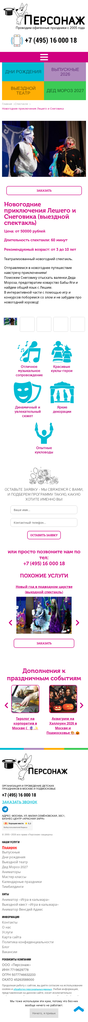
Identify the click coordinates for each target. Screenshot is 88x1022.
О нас (6, 927)
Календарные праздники (22, 881)
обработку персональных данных (33, 989)
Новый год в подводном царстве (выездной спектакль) (44, 589)
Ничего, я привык (44, 1013)
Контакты (9, 922)
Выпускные (11, 852)
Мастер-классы (14, 876)
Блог (5, 946)
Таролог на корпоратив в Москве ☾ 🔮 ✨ (25, 723)
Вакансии (9, 951)
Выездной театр (15, 862)
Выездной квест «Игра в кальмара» (30, 904)
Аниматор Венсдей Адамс (22, 909)
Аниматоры (11, 871)
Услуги (7, 932)
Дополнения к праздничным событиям (44, 674)
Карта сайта (11, 937)
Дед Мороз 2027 (15, 866)
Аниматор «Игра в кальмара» (26, 899)
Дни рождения (13, 857)
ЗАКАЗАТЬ (44, 190)
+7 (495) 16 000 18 (51, 40)
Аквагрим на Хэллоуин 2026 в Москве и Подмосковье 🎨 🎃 (63, 725)
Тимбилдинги (13, 886)
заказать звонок (19, 801)
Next (77, 622)
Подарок (9, 847)
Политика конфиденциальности (28, 942)
